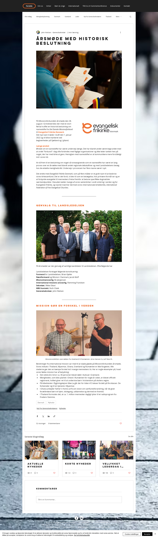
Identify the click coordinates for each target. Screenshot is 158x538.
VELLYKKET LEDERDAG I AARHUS (112, 465)
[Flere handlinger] (120, 32)
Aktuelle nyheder (36, 465)
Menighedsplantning (43, 16)
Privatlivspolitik (53, 527)
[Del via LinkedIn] (49, 416)
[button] (127, 6)
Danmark (57, 16)
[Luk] (155, 534)
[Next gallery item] (119, 79)
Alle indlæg (28, 16)
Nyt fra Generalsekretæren (92, 16)
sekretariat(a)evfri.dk (100, 527)
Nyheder (51, 403)
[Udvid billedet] (79, 80)
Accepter (147, 534)
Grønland (68, 16)
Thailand (108, 16)
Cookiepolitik (69, 527)
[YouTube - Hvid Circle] (81, 518)
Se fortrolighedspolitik (82, 535)
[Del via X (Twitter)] (43, 416)
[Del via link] (54, 416)
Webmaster (83, 527)
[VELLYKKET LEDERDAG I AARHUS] (116, 450)
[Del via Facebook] (37, 416)
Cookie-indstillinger (132, 534)
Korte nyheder (78, 463)
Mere (117, 16)
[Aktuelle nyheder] (41, 450)
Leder (77, 16)
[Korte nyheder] (79, 450)
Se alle (130, 436)
